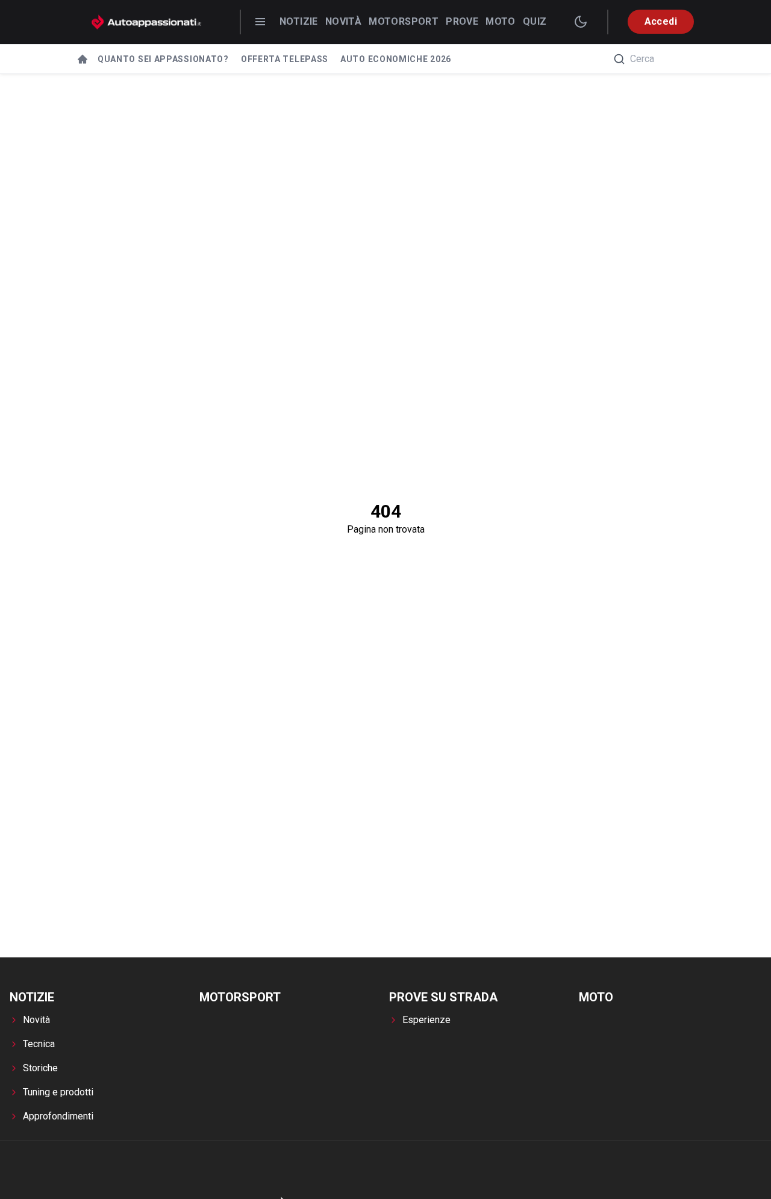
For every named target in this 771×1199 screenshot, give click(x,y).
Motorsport (404, 21)
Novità (343, 21)
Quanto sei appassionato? (163, 59)
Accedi (661, 21)
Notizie (298, 21)
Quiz (535, 21)
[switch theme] (580, 21)
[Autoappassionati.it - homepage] (146, 22)
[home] (82, 59)
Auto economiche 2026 (395, 59)
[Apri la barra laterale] (260, 21)
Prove (462, 21)
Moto (500, 21)
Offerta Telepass (284, 59)
